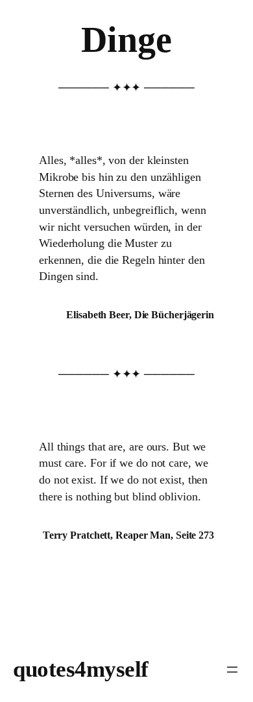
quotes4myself (81, 669)
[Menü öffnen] (232, 669)
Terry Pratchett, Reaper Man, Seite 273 (128, 535)
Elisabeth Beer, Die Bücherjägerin (140, 314)
